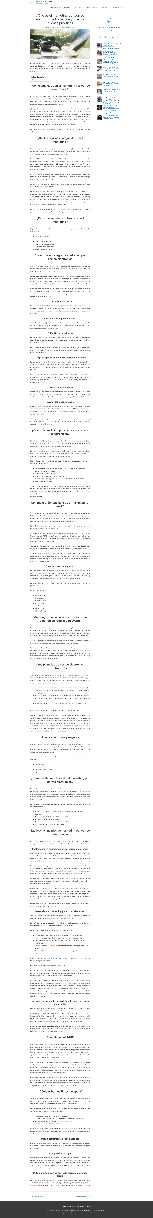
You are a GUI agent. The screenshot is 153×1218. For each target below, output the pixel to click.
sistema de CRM (69, 983)
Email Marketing (69, 27)
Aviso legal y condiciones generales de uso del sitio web (77, 1213)
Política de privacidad (83, 1210)
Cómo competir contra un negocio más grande (112, 90)
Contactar (50, 1210)
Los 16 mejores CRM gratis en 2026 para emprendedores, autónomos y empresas (112, 46)
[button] (122, 8)
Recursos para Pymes (43, 2)
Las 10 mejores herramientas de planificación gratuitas (110, 61)
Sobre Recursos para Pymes (65, 1210)
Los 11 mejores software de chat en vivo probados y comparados (111, 117)
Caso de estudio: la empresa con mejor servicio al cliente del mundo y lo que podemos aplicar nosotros (111, 54)
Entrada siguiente (83, 1196)
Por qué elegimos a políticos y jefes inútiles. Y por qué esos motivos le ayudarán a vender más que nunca (111, 100)
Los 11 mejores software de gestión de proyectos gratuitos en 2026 (111, 68)
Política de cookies (99, 1210)
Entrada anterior (36, 1196)
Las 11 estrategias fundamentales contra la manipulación (111, 83)
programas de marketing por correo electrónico (59, 958)
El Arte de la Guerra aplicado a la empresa (110, 75)
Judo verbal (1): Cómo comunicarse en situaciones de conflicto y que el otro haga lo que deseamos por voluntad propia (111, 109)
